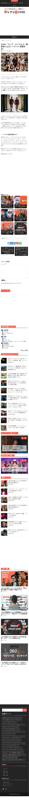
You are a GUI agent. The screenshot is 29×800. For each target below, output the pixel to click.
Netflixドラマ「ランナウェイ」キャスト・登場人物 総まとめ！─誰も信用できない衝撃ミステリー (18, 397)
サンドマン (16, 729)
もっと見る (25, 350)
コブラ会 (16, 726)
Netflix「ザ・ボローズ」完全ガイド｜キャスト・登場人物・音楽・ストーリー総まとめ (17, 360)
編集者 (10, 50)
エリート (22, 724)
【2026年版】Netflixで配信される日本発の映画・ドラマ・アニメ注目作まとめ (13, 637)
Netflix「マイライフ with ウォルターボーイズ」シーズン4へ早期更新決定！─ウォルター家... (17, 412)
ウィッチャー (13, 722)
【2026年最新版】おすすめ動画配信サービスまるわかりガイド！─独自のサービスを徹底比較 (14, 612)
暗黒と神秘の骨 (12, 754)
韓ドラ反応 (14, 759)
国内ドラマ (20, 752)
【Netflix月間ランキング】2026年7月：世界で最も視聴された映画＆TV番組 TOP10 (14, 588)
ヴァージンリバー (19, 750)
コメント (3, 264)
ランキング (5, 773)
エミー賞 (16, 724)
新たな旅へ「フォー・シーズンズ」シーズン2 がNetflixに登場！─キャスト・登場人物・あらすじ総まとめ (14, 448)
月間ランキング (21, 754)
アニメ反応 (5, 719)
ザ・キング (5, 731)
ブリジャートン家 (20, 743)
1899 (4, 717)
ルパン (4, 750)
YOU (7, 717)
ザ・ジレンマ (21, 731)
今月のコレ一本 (6, 752)
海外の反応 (5, 771)
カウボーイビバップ (7, 726)
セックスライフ (21, 736)
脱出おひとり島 (6, 759)
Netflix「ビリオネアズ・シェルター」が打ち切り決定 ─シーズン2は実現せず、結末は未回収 (17, 382)
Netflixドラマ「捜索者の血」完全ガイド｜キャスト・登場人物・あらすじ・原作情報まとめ (17, 367)
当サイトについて (7, 785)
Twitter (5, 87)
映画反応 (5, 754)
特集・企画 (5, 775)
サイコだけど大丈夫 (7, 729)
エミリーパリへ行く (7, 724)
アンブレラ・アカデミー (15, 719)
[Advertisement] (14, 174)
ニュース (6, 238)
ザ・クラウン (13, 731)
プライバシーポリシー (8, 783)
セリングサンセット (7, 738)
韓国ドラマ (21, 759)
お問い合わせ (6, 782)
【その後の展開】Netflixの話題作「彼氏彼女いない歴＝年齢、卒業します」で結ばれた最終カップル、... (17, 375)
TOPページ (5, 768)
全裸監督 (14, 752)
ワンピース (10, 750)
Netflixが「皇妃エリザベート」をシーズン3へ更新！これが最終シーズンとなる (17, 420)
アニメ (19, 717)
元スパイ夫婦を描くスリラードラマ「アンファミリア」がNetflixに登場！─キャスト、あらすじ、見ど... (18, 405)
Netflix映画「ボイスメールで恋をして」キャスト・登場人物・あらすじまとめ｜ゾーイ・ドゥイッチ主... (17, 390)
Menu (15, 37)
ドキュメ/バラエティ (16, 740)
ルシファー (18, 747)
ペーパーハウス (6, 745)
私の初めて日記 (13, 757)
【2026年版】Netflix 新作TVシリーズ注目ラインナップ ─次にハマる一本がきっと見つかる (14, 663)
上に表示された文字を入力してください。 (11, 283)
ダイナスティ (17, 738)
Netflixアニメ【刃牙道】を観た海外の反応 (14, 468)
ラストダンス (15, 745)
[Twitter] (13, 5)
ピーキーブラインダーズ (8, 743)
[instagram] (15, 5)
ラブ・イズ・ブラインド (8, 747)
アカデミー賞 (13, 717)
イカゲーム (5, 722)
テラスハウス (6, 740)
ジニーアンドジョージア (8, 733)
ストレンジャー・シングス (9, 736)
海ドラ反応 (5, 757)
